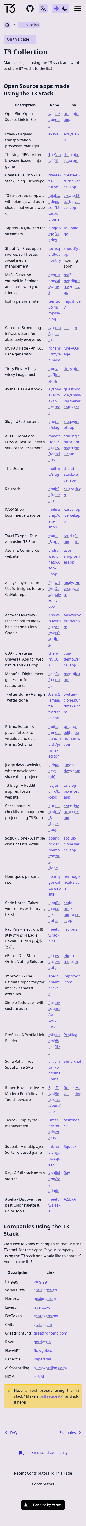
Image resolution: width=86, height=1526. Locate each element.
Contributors (43, 1484)
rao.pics (71, 929)
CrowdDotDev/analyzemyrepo (54, 594)
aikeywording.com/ (50, 1367)
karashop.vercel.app (72, 515)
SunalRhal (72, 1061)
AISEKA (70, 1199)
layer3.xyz (42, 1307)
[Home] (9, 8)
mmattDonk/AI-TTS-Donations (54, 448)
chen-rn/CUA (53, 659)
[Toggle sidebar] (77, 8)
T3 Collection (29, 25)
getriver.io (42, 1341)
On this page (18, 39)
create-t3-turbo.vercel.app (72, 181)
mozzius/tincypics (54, 374)
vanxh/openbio (54, 119)
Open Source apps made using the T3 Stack (37, 89)
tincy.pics (72, 368)
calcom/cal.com (54, 333)
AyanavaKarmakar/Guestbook (54, 401)
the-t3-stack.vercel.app (71, 474)
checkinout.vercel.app (72, 811)
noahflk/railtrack (54, 494)
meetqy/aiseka (54, 1205)
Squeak (70, 1146)
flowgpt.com (45, 1350)
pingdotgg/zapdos (54, 233)
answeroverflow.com (72, 620)
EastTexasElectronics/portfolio (54, 1099)
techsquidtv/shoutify (54, 254)
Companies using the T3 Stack (36, 1229)
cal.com (70, 327)
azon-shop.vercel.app (72, 556)
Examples (67, 1432)
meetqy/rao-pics (54, 935)
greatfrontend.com (50, 1333)
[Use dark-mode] (60, 8)
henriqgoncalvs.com (72, 882)
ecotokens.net (46, 1315)
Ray (67, 1172)
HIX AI (39, 1376)
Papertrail (42, 1359)
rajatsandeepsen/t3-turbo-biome (54, 207)
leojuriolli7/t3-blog (54, 791)
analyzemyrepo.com (72, 588)
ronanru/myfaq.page (54, 354)
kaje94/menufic (54, 679)
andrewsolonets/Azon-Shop (54, 562)
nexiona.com (45, 1298)
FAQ (13, 1432)
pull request (52, 1396)
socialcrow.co (45, 1289)
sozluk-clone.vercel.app (72, 844)
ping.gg (40, 1281)
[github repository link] (30, 8)
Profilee (70, 1034)
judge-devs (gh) (53, 770)
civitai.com (43, 1324)
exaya (53, 134)
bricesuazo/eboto (54, 961)
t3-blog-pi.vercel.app (71, 791)
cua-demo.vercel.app (72, 659)
